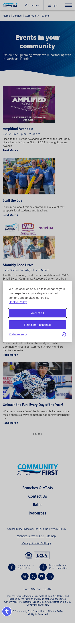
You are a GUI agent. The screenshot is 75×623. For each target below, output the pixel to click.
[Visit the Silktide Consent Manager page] (64, 334)
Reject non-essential (37, 325)
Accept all (37, 313)
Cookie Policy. (18, 302)
